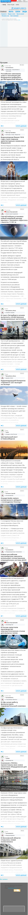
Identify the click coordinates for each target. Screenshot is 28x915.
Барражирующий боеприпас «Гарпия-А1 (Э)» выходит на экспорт (13, 382)
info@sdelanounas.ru (12, 888)
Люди (24, 11)
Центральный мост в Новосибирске (9, 438)
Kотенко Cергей (10, 493)
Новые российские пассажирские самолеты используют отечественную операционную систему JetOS (13, 557)
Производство (9, 624)
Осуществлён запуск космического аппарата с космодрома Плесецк (11, 500)
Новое (17, 4)
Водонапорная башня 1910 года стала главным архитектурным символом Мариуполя (12, 140)
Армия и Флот (9, 378)
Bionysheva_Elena (11, 310)
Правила (19, 0)
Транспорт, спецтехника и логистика (12, 70)
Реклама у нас (5, 16)
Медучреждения (10, 835)
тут (19, 19)
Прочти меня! (13, 0)
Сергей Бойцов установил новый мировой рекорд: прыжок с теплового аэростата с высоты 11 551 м (14, 219)
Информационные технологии (14, 552)
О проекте (4, 14)
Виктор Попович (11, 132)
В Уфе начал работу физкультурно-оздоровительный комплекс (13, 704)
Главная (3, 11)
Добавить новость (20, 8)
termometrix (9, 67)
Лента (11, 11)
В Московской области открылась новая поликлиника (11, 840)
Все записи (3, 879)
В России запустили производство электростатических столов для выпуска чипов (13, 630)
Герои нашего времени (12, 214)
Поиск (24, 0)
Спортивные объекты (11, 699)
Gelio (7, 432)
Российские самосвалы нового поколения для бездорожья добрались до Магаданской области (12, 76)
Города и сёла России (11, 434)
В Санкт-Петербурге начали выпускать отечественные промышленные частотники (13, 317)
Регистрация (10, 4)
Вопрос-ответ (11, 14)
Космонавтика (9, 495)
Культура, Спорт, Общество (13, 134)
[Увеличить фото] (14, 395)
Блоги (18, 11)
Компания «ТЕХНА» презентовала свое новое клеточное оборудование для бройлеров (14, 766)
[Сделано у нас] (5, 1)
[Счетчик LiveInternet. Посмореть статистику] (17, 891)
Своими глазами (10, 312)
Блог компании (14, 16)
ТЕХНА (7, 758)
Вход (4, 4)
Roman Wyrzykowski (12, 212)
